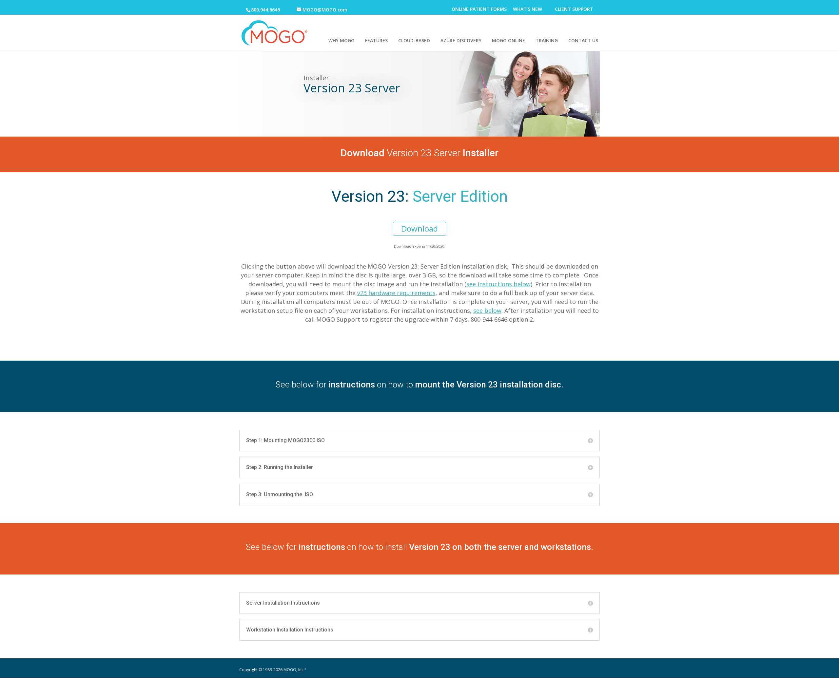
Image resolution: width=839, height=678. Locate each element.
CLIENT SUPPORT (574, 9)
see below (487, 310)
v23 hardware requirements (396, 293)
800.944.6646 (265, 10)
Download (419, 228)
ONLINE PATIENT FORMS (479, 9)
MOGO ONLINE (508, 40)
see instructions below (498, 284)
